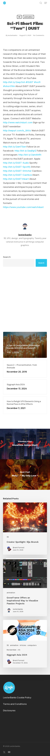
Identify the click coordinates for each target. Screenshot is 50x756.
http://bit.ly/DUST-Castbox (17, 174)
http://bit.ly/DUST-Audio (16, 162)
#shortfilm (9, 86)
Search (7, 256)
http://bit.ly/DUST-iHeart (16, 178)
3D (19, 17)
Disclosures (9, 710)
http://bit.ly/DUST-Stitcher (17, 170)
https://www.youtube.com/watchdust (23, 207)
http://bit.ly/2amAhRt (29, 154)
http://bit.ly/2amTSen (14, 146)
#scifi (37, 82)
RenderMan (11, 650)
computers (32, 645)
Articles (23, 645)
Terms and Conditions (15, 703)
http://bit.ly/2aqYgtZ (25, 150)
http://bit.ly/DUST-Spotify (17, 166)
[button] (45, 3)
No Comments (38, 35)
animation (28, 17)
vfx (19, 650)
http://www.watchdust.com (17, 122)
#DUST (29, 82)
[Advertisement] (25, 299)
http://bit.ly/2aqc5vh (14, 82)
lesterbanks (12, 35)
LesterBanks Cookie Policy (17, 697)
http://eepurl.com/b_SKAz (17, 130)
